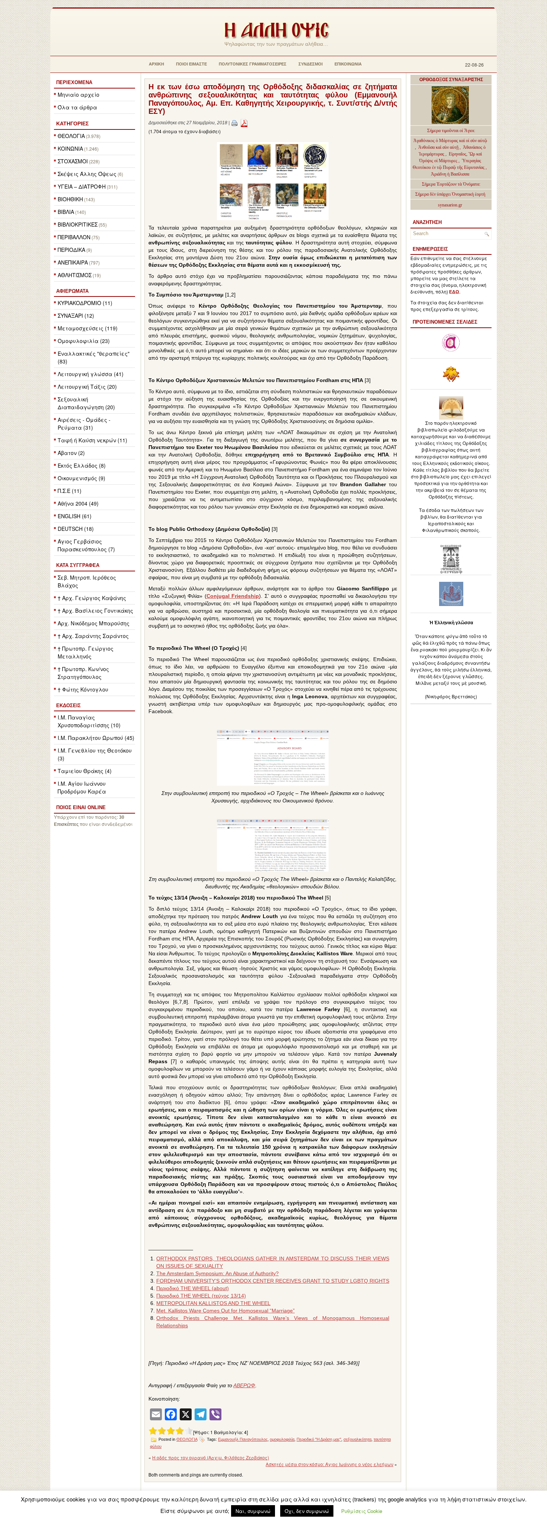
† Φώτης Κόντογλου (83, 689)
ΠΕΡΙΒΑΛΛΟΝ (74, 237)
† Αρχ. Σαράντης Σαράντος (93, 635)
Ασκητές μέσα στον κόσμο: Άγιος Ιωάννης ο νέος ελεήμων (329, 1464)
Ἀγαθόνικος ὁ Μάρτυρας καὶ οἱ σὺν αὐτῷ (450, 140)
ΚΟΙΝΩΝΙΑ (70, 148)
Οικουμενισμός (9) (81, 478)
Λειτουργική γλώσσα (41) (91, 374)
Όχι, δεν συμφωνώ (307, 1510)
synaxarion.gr (450, 205)
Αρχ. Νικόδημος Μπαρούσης (93, 623)
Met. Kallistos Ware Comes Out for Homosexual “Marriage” (225, 1311)
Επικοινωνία (348, 64)
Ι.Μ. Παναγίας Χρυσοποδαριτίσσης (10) (89, 721)
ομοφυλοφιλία (282, 1439)
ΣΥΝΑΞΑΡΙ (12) (76, 315)
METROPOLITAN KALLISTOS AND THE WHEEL (213, 1303)
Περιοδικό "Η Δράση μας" (319, 1439)
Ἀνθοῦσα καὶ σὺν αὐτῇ (438, 147)
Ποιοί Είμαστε (191, 64)
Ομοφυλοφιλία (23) (84, 340)
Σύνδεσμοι (310, 64)
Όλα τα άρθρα (77, 107)
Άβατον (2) (71, 452)
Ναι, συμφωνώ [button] (253, 1510)
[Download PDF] (244, 122)
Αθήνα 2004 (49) (78, 503)
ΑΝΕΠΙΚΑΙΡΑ (73, 262)
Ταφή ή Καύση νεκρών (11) (92, 440)
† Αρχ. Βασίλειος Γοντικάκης (95, 610)
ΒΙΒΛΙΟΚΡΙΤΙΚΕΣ (77, 224)
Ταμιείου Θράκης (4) (85, 771)
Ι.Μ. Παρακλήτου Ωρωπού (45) (96, 737)
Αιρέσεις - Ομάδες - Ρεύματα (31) (84, 423)
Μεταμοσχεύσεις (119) (88, 328)
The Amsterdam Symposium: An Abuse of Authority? (217, 1273)
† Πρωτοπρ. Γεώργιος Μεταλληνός (85, 652)
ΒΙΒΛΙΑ (66, 211)
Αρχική (156, 64)
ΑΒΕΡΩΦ (244, 1385)
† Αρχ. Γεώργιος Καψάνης (92, 598)
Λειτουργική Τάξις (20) (87, 386)
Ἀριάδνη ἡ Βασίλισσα (450, 174)
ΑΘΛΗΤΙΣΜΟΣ (75, 275)
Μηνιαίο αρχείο (78, 94)
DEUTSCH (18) (76, 528)
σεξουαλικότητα (357, 1439)
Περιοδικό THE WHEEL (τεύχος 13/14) (201, 1296)
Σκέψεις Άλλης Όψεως (87, 173)
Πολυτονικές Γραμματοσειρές (253, 64)
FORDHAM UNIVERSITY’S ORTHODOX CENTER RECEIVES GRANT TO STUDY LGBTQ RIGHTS (272, 1281)
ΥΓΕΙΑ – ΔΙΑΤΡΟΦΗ (82, 186)
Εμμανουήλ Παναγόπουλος (243, 1439)
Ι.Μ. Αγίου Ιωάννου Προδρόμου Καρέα (82, 787)
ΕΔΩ (454, 292)
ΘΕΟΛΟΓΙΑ (71, 136)
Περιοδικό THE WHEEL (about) (192, 1288)
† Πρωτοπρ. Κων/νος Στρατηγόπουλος (83, 672)
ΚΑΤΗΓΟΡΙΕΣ (72, 123)
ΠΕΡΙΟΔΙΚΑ (71, 249)
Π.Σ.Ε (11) (69, 490)
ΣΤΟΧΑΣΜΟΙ (73, 161)
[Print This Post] (234, 122)
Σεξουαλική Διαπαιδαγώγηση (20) (86, 403)
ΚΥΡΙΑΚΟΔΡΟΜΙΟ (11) (85, 303)
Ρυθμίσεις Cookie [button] (361, 1510)
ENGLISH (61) (75, 516)
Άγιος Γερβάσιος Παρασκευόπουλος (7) (86, 545)
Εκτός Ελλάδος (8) (82, 465)
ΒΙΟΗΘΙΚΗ (70, 199)
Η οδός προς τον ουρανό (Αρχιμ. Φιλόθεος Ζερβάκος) (210, 1457)
